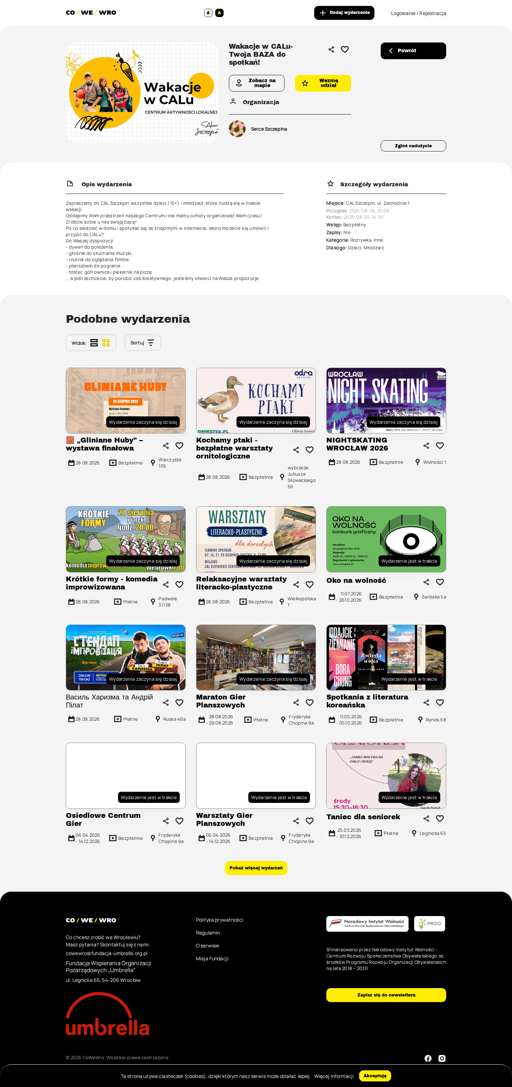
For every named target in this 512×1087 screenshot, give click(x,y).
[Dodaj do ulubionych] (345, 49)
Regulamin (208, 932)
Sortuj (137, 342)
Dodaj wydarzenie (350, 12)
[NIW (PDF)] (367, 924)
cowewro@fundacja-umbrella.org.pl (106, 953)
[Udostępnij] (331, 49)
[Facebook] (428, 1058)
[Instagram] (442, 1058)
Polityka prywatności (219, 919)
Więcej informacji (334, 1076)
